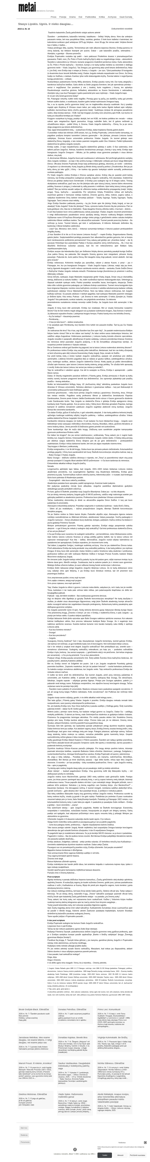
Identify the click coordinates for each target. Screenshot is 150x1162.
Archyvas (112, 17)
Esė (80, 17)
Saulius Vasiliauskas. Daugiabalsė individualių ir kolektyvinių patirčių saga (74, 1066)
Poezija (62, 17)
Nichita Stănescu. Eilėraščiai (111, 1063)
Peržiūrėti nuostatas (137, 1155)
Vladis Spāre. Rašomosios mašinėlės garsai (70, 1095)
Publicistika (90, 17)
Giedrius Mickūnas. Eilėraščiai (33, 1094)
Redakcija (24, 1135)
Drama (72, 17)
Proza (53, 17)
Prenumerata (25, 1142)
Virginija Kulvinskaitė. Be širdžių (112, 1037)
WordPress (66, 1160)
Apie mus (24, 1128)
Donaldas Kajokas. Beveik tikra (72, 1037)
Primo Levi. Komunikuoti (109, 1009)
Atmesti (120, 1155)
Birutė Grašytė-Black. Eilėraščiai (34, 1009)
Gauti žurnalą (126, 17)
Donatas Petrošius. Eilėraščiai (72, 1009)
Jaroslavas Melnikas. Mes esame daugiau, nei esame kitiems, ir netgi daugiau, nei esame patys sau (35, 1040)
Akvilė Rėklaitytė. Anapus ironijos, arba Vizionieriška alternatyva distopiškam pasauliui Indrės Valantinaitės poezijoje (113, 1098)
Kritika (102, 17)
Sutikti (104, 1155)
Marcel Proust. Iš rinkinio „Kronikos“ (35, 1063)
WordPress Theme (77, 1160)
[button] (145, 1142)
